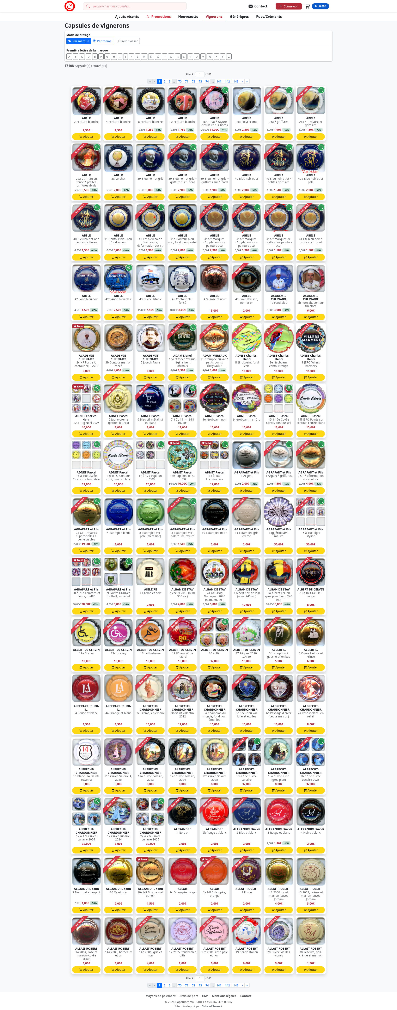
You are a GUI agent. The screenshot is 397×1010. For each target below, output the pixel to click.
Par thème (104, 41)
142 (227, 81)
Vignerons (214, 16)
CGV (205, 996)
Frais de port (189, 996)
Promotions (161, 16)
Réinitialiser (129, 41)
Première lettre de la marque (87, 50)
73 (200, 81)
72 (193, 81)
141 (218, 81)
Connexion (291, 6)
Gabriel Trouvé (212, 1006)
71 (186, 81)
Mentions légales (224, 996)
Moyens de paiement (161, 996)
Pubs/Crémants (269, 16)
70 (180, 81)
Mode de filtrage (78, 35)
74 (207, 81)
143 (235, 81)
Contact (245, 996)
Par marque (81, 41)
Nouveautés (188, 16)
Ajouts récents (127, 16)
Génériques (239, 16)
